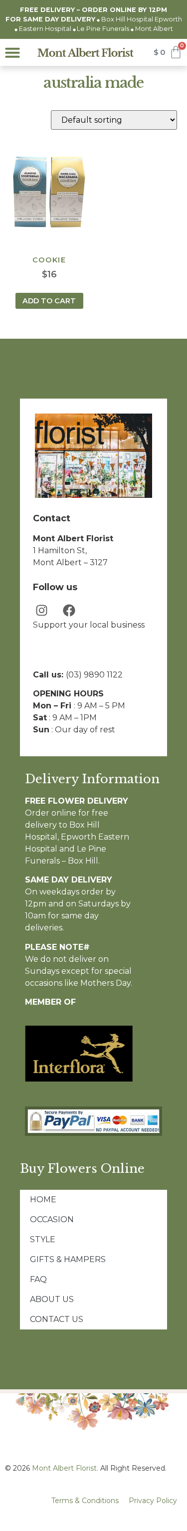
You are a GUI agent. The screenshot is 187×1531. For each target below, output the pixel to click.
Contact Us (56, 1319)
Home (43, 1199)
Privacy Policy (153, 1500)
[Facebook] (69, 610)
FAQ (38, 1279)
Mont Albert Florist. (65, 1468)
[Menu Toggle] (12, 52)
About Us (52, 1299)
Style (42, 1239)
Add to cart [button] (49, 300)
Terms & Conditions (85, 1500)
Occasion (52, 1219)
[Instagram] (41, 610)
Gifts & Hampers (68, 1259)
